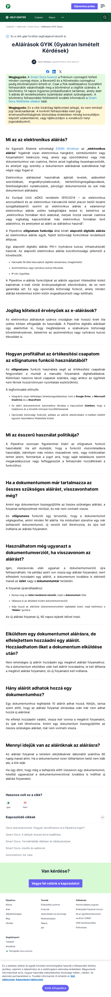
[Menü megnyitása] (103, 6)
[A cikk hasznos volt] (8, 802)
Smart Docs (33, 26)
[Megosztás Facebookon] (47, 72)
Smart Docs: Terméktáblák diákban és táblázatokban (38, 841)
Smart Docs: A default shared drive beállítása (33, 834)
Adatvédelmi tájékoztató (29, 979)
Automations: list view (19, 854)
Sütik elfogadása (55, 988)
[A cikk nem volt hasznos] (25, 802)
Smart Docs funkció (43, 77)
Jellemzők (21, 26)
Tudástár (10, 26)
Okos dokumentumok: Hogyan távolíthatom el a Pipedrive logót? (45, 827)
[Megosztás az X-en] (60, 72)
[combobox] (62, 17)
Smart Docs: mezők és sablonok (25, 848)
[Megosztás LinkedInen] (54, 72)
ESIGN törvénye (67, 148)
